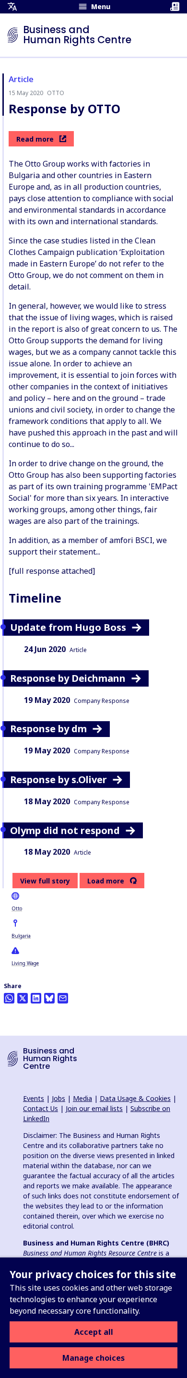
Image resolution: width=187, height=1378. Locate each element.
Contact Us (40, 1108)
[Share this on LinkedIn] (36, 998)
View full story (45, 880)
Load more (105, 881)
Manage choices (93, 1358)
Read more (35, 139)
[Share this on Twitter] (22, 998)
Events (33, 1098)
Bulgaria (21, 935)
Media (82, 1098)
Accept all (93, 1332)
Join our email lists (94, 1108)
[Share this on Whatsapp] (9, 998)
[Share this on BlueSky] (49, 998)
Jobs (58, 1098)
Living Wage (25, 963)
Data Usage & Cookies (135, 1098)
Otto (17, 908)
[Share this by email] (63, 998)
